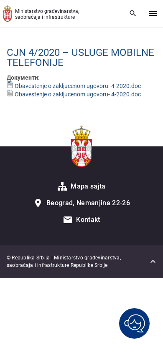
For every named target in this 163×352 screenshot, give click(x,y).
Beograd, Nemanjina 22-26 (88, 203)
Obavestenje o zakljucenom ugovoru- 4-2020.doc (78, 86)
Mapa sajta (88, 186)
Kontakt (88, 220)
